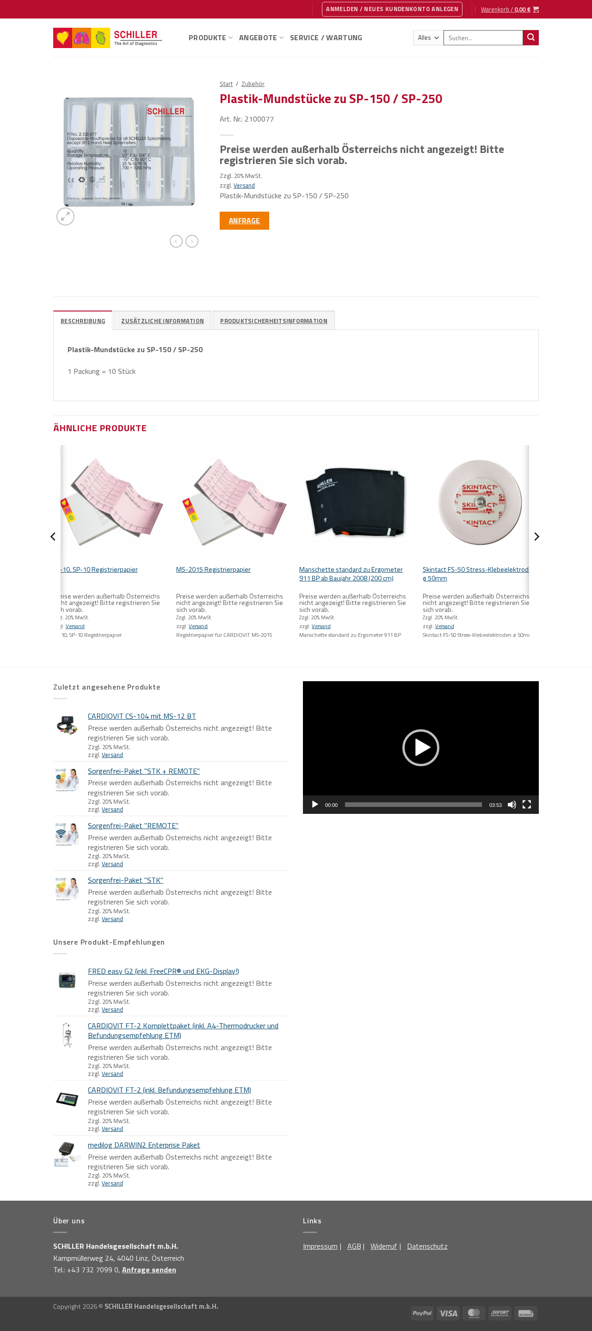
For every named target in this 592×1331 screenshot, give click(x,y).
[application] (421, 747)
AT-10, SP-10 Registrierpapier (95, 569)
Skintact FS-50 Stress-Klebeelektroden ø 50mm (479, 573)
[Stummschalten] (512, 804)
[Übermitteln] (531, 38)
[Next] (536, 555)
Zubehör (253, 83)
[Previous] (54, 555)
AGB (354, 1246)
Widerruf (383, 1246)
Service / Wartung (326, 37)
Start (226, 83)
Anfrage (244, 220)
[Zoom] (65, 217)
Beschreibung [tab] (83, 320)
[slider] (413, 804)
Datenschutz (427, 1246)
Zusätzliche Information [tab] (162, 320)
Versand (244, 185)
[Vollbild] (526, 804)
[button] (420, 747)
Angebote (258, 37)
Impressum (320, 1246)
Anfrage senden (149, 1269)
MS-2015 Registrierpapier (213, 569)
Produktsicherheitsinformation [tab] (273, 320)
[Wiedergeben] (315, 804)
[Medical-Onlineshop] (114, 38)
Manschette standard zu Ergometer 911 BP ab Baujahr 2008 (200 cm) (351, 573)
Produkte (208, 37)
